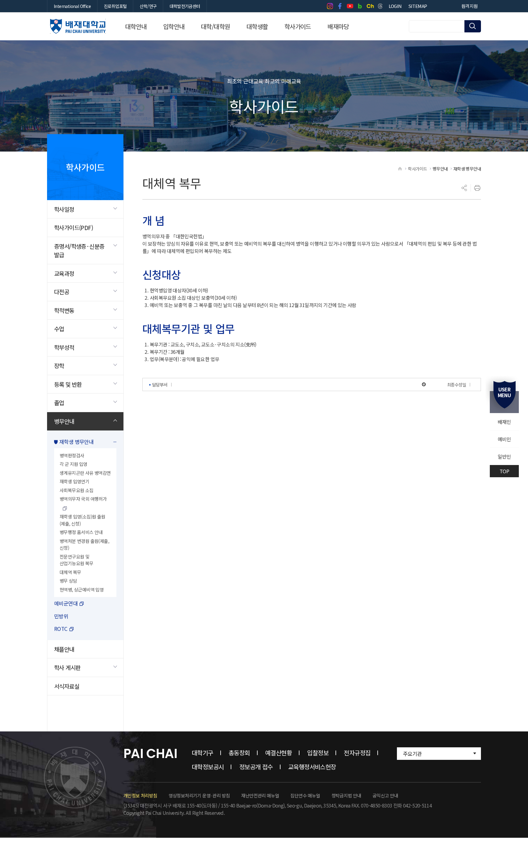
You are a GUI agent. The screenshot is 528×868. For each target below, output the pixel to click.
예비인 (504, 439)
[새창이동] (329, 6)
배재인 (504, 421)
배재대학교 (78, 26)
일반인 (504, 456)
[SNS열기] (464, 188)
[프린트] (477, 188)
